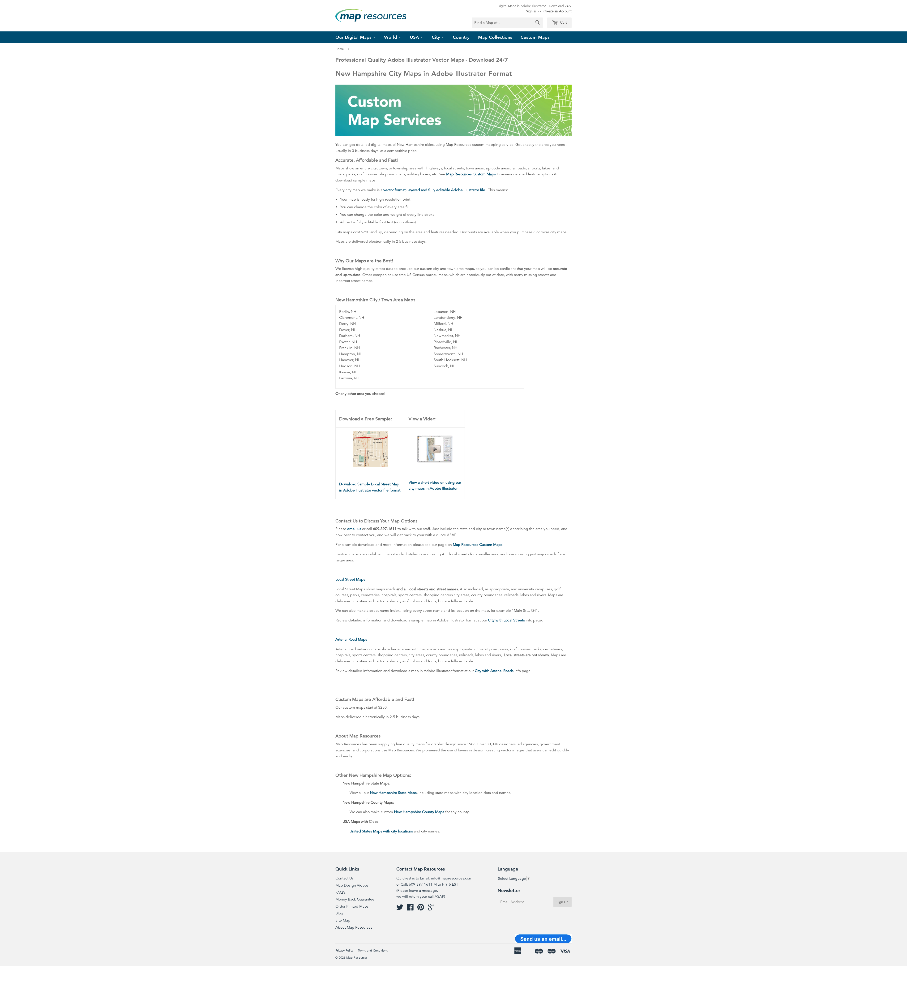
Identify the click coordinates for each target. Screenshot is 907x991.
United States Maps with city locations (381, 831)
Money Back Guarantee (354, 899)
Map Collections (495, 37)
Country (461, 37)
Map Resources (357, 958)
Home (339, 49)
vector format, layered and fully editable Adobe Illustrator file (434, 190)
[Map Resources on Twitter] (399, 908)
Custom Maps (535, 37)
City (436, 37)
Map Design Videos (351, 885)
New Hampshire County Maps (419, 812)
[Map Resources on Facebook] (410, 908)
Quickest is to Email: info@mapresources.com (434, 878)
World (391, 37)
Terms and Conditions (373, 950)
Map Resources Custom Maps (471, 174)
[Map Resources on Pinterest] (420, 908)
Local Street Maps (350, 579)
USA (415, 37)
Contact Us (344, 878)
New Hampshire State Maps (393, 792)
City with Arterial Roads (494, 670)
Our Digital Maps (354, 37)
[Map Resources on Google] (431, 908)
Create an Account (557, 11)
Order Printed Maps (351, 906)
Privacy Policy (344, 950)
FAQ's (340, 892)
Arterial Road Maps (351, 639)
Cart (563, 22)
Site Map (342, 920)
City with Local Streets (506, 620)
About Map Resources (353, 927)
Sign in (531, 11)
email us (354, 528)
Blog (339, 913)
